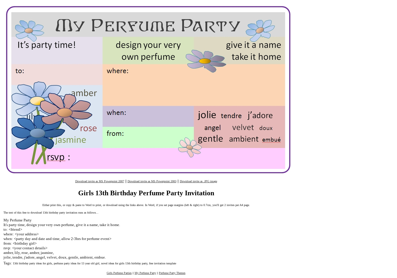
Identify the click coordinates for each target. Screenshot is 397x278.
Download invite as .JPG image (198, 181)
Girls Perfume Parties (119, 273)
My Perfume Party (145, 273)
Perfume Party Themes (172, 273)
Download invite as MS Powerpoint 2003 (152, 181)
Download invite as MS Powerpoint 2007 (99, 181)
